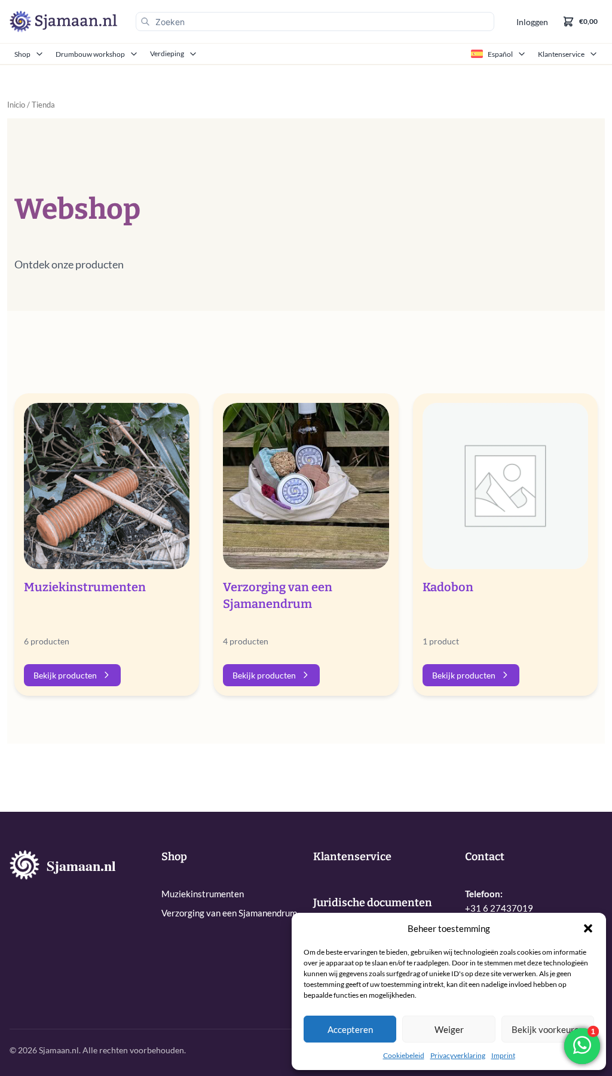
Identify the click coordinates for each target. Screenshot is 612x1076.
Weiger (449, 1029)
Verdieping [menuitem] (167, 53)
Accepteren (350, 1029)
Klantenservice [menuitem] (561, 54)
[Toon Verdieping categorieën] (194, 54)
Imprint (503, 1055)
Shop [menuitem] (22, 54)
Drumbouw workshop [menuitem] (90, 54)
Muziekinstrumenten (202, 893)
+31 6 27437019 (499, 908)
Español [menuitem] (500, 54)
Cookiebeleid (403, 1055)
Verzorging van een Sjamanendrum (229, 912)
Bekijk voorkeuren (548, 1029)
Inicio (16, 104)
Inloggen (532, 22)
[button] (588, 928)
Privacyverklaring (457, 1055)
